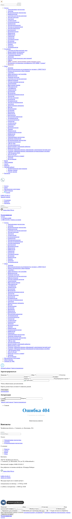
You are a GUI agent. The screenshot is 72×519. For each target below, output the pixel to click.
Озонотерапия (12, 83)
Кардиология (12, 30)
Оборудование (8, 162)
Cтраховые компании (14, 55)
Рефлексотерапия (13, 80)
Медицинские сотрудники (12, 189)
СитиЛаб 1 (11, 72)
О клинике (7, 49)
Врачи (6, 160)
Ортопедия (11, 38)
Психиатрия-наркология (15, 116)
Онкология (11, 36)
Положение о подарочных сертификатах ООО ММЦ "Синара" (26, 63)
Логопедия (11, 96)
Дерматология (12, 90)
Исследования (12, 159)
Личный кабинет (9, 167)
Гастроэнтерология (13, 22)
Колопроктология (13, 31)
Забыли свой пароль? (7, 402)
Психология (11, 99)
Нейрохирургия (12, 14)
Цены (6, 66)
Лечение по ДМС (9, 361)
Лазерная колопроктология (16, 94)
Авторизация (5, 391)
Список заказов (12, 172)
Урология (10, 45)
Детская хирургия (13, 17)
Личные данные (12, 170)
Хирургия (11, 19)
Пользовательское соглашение (10, 492)
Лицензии (11, 57)
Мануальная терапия (14, 85)
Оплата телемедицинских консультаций (20, 58)
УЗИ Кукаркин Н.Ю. (14, 153)
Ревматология (12, 42)
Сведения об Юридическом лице (17, 50)
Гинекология (11, 23)
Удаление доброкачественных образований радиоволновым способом (29, 151)
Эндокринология (13, 47)
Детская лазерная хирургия (16, 82)
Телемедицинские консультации (17, 168)
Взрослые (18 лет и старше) (16, 156)
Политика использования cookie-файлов (13, 495)
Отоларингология (13, 39)
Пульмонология (12, 101)
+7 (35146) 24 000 (6, 218)
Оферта (10, 60)
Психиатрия (11, 91)
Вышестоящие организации (16, 52)
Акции (6, 164)
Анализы (10, 11)
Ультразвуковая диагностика (16, 9)
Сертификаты (12, 88)
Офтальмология (12, 86)
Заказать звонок (5, 197)
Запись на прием (16, 219)
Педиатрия (11, 41)
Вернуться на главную (36, 420)
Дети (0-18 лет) (12, 154)
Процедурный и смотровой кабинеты (19, 146)
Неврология (11, 33)
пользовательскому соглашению (33, 512)
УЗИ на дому (12, 143)
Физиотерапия (12, 108)
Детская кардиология (14, 25)
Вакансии (11, 64)
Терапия (10, 44)
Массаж (10, 107)
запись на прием (6, 477)
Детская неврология (14, 28)
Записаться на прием (7, 514)
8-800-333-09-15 (5, 195)
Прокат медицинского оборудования (19, 71)
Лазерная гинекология (14, 138)
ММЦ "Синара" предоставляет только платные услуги (24, 61)
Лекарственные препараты (16, 105)
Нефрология (11, 34)
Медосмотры (11, 93)
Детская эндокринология (15, 27)
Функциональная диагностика (17, 12)
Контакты (7, 173)
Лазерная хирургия (13, 77)
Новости (6, 165)
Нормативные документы (15, 53)
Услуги (6, 8)
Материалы (11, 112)
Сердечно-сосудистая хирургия (17, 16)
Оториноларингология (14, 132)
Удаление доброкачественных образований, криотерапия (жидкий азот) (29, 149)
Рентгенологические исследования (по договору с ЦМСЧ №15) (27, 69)
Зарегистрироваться (17, 368)
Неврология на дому (14, 148)
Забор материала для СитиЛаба (17, 74)
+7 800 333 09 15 (6, 219)
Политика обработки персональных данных (14, 489)
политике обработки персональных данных (57, 512)
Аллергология (12, 20)
